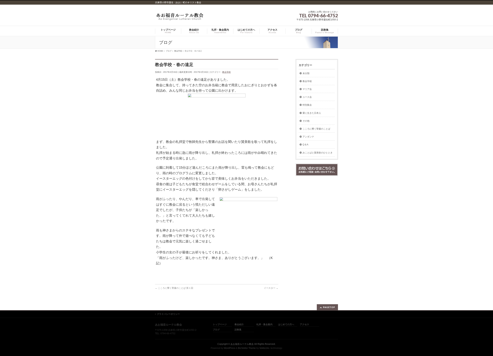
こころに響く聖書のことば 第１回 (174, 288)
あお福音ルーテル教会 (242, 344)
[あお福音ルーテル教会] (180, 17)
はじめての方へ (286, 324)
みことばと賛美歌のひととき (318, 152)
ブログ (216, 329)
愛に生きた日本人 (312, 113)
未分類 (306, 73)
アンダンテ (308, 136)
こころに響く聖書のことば (316, 128)
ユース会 (307, 97)
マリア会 (307, 89)
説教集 (238, 329)
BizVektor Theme (247, 348)
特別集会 (307, 105)
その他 (306, 121)
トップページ (220, 324)
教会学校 (226, 72)
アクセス (304, 324)
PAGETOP (329, 307)
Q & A (305, 144)
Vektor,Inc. (264, 348)
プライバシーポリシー (168, 314)
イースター (271, 288)
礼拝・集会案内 (264, 324)
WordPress (229, 348)
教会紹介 (239, 324)
